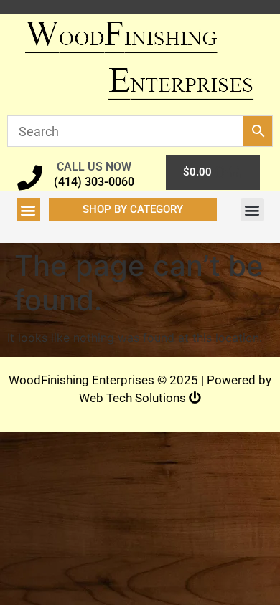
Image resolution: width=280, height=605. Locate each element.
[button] (28, 209)
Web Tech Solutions (134, 398)
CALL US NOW (94, 166)
